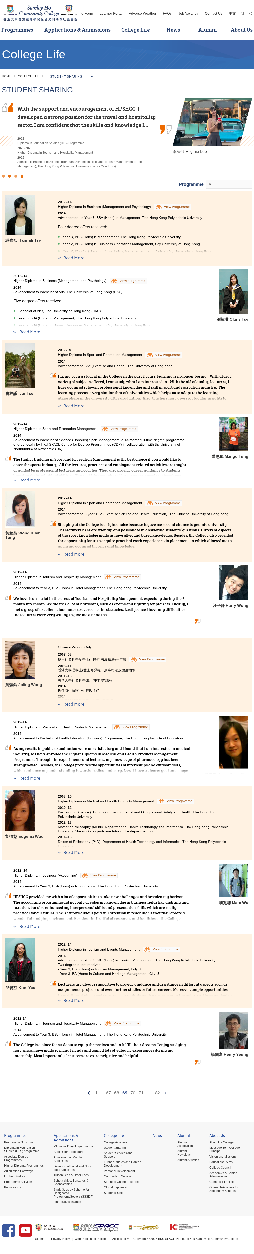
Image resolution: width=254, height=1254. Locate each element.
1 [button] (3, 176)
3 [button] (15, 176)
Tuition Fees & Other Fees (71, 1175)
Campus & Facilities (222, 1182)
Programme (191, 184)
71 (141, 1092)
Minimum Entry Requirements (74, 1146)
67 (108, 1092)
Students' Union (114, 1193)
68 (116, 1092)
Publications (12, 1187)
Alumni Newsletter (184, 1152)
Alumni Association (185, 1144)
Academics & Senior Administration (223, 1174)
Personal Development (119, 1171)
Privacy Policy (60, 1239)
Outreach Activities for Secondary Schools (223, 1189)
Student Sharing (115, 1147)
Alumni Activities (188, 1160)
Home (6, 76)
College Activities (115, 1142)
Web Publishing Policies (91, 1239)
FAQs (167, 13)
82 (157, 1092)
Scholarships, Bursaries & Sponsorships (71, 1182)
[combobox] (229, 184)
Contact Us (213, 13)
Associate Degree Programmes (16, 1158)
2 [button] (9, 176)
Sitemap (40, 1239)
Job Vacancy (188, 13)
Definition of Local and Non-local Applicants (72, 1168)
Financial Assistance (67, 1202)
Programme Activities (18, 1182)
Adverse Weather (142, 13)
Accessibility (120, 1239)
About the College (221, 1142)
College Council (220, 1167)
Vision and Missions (222, 1156)
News (173, 29)
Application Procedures (69, 1152)
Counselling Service (117, 1176)
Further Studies (14, 1176)
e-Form (87, 13)
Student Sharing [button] (66, 76)
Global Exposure (115, 1187)
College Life (135, 29)
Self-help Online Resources (122, 1182)
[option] (127, 128)
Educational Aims (221, 1162)
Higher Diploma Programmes (24, 1165)
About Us (217, 1136)
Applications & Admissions (77, 29)
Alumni (207, 29)
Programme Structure (18, 1142)
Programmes (15, 1136)
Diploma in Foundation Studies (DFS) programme (21, 1149)
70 (132, 1092)
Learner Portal (111, 13)
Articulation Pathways (18, 1171)
